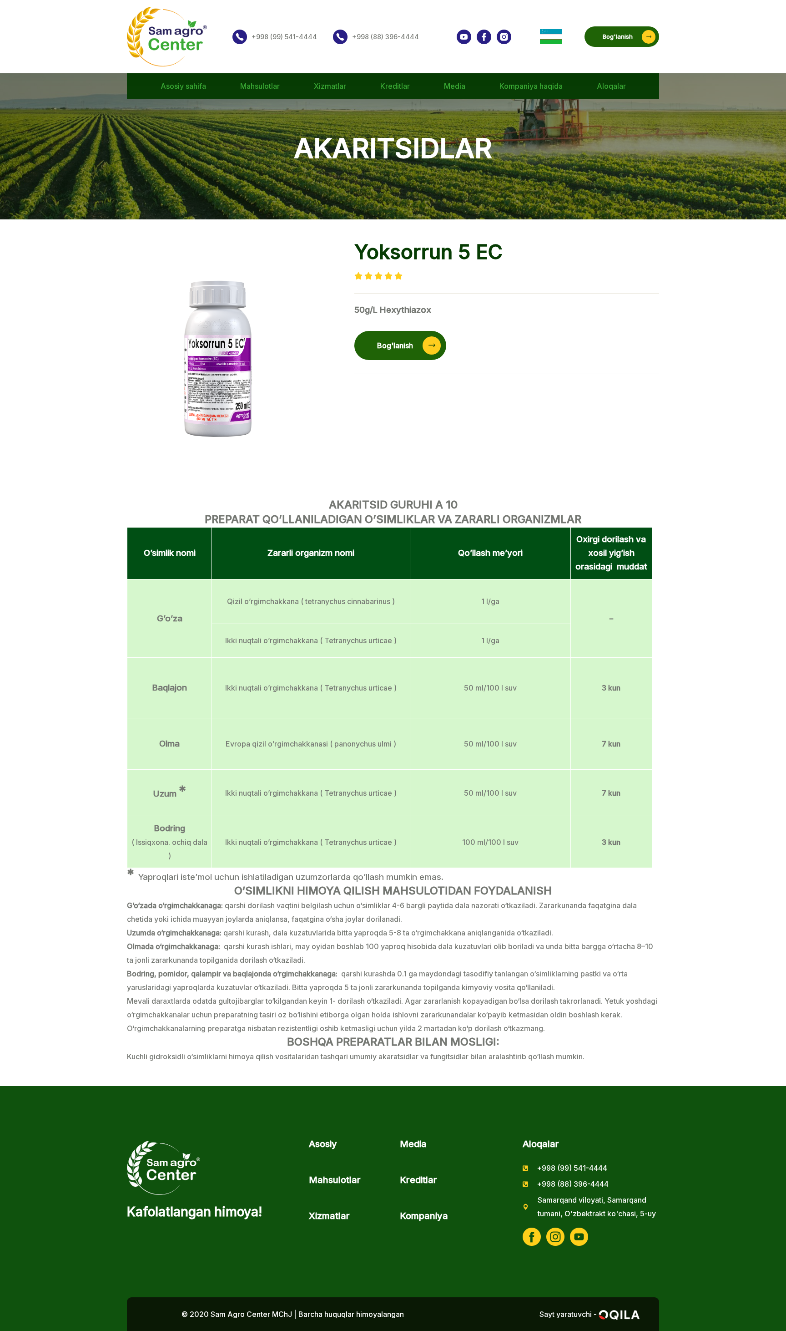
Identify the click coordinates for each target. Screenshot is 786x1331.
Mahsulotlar (260, 86)
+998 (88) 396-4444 (385, 37)
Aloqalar (611, 86)
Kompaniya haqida (531, 86)
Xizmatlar (330, 86)
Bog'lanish (618, 36)
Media (454, 86)
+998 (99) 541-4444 (284, 37)
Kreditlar (395, 86)
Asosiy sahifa (183, 86)
